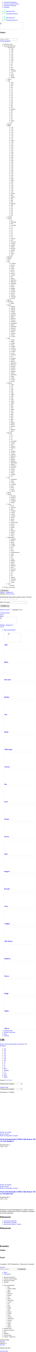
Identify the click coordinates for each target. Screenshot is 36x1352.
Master (13, 457)
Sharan (13, 570)
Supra (12, 532)
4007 (12, 401)
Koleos (13, 452)
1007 (12, 384)
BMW (9, 125)
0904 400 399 (4, 36)
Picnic (13, 524)
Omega (13, 366)
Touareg (13, 579)
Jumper (13, 243)
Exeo (12, 486)
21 (12, 438)
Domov (2, 1044)
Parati (12, 562)
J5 (11, 428)
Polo (12, 567)
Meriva (13, 361)
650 (12, 182)
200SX (13, 306)
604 (12, 414)
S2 (12, 112)
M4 (12, 200)
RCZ (12, 431)
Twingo (13, 474)
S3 (12, 114)
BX (12, 223)
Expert (13, 426)
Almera (13, 310)
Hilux (12, 521)
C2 (12, 228)
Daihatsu (9, 257)
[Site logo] (11, 29)
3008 (12, 394)
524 (12, 167)
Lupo (12, 559)
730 (12, 185)
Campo (13, 348)
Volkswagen (10, 537)
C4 (12, 232)
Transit (13, 298)
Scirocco (13, 569)
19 (12, 436)
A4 (12, 94)
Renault (9, 433)
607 (12, 418)
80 (12, 86)
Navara (13, 320)
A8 (12, 100)
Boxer (13, 424)
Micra (12, 316)
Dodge (9, 258)
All (12, 102)
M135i (13, 193)
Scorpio (13, 291)
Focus (12, 271)
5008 (12, 409)
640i (12, 180)
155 (12, 54)
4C (12, 64)
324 (12, 149)
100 (12, 82)
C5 (12, 233)
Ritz (12, 529)
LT (12, 557)
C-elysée (13, 225)
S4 (12, 115)
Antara (13, 343)
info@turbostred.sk (5, 1261)
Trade (12, 335)
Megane (13, 461)
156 (12, 56)
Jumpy (13, 245)
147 (12, 52)
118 (12, 130)
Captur (13, 443)
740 (12, 187)
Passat (13, 564)
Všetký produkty (11, 1288)
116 (12, 129)
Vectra (13, 378)
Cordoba (13, 484)
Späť (8, 1287)
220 (12, 142)
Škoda (9, 492)
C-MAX (13, 263)
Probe (12, 286)
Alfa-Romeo (10, 47)
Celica (13, 514)
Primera (13, 328)
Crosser (13, 238)
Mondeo (13, 281)
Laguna (13, 454)
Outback (13, 501)
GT (12, 72)
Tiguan (13, 577)
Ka (12, 276)
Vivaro (13, 379)
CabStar (13, 313)
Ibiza (12, 487)
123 (12, 134)
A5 (12, 95)
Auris (12, 506)
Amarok (13, 539)
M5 (12, 202)
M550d (13, 203)
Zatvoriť (2, 1267)
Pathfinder (14, 323)
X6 (12, 213)
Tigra (12, 376)
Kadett (13, 359)
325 (12, 150)
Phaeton (13, 565)
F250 (12, 267)
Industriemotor (15, 552)
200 (12, 84)
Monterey (14, 363)
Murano (13, 318)
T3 (12, 572)
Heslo (4, 602)
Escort (13, 265)
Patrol (12, 325)
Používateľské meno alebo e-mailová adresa (15, 597)
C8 (12, 237)
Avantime (14, 441)
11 (11, 434)
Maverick (14, 280)
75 (12, 66)
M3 (12, 198)
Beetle (13, 540)
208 (12, 393)
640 (12, 179)
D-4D (12, 517)
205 (12, 388)
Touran (13, 580)
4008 (12, 403)
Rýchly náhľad (4, 1134)
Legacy (13, 499)
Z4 (12, 215)
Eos (12, 547)
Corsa (12, 353)
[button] (5, 1132)
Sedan (13, 502)
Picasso (13, 248)
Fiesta (12, 270)
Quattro (13, 109)
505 (12, 411)
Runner (13, 531)
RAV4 (13, 527)
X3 (12, 208)
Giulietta (13, 71)
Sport (12, 120)
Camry (13, 512)
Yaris (12, 535)
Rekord (13, 368)
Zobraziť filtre (4, 1087)
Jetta (12, 554)
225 (12, 144)
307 (12, 398)
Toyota (9, 504)
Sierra (12, 293)
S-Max (13, 290)
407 (12, 408)
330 (12, 154)
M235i (13, 197)
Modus (13, 464)
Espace (13, 446)
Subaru (9, 494)
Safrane (13, 467)
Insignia (13, 358)
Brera (12, 69)
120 (12, 132)
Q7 (12, 107)
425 (12, 159)
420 (12, 157)
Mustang (13, 283)
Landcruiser (14, 522)
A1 (12, 89)
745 (12, 188)
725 (12, 183)
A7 (12, 99)
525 (12, 169)
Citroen (9, 218)
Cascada (13, 350)
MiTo (12, 76)
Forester (13, 496)
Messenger (14, 462)
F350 (12, 268)
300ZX (13, 308)
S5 (12, 117)
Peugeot (9, 383)
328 (12, 152)
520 (12, 165)
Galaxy (13, 275)
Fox (12, 549)
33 (12, 62)
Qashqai (13, 330)
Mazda (9, 300)
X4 (12, 210)
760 (12, 192)
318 (12, 145)
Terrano (13, 333)
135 (12, 137)
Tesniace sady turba (9, 587)
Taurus (13, 295)
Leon (12, 489)
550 (12, 175)
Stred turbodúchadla (9, 46)
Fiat (8, 260)
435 (12, 162)
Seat (8, 477)
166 (12, 61)
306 (12, 396)
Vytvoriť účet (10, 594)
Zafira (12, 381)
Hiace (12, 519)
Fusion (13, 273)
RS (12, 110)
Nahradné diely (8, 44)
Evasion (13, 242)
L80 (12, 555)
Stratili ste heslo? (5, 609)
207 (12, 391)
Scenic (13, 469)
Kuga (12, 278)
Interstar (13, 315)
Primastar (13, 326)
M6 (12, 205)
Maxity (13, 459)
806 (12, 419)
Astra (12, 345)
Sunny (13, 331)
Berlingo (13, 222)
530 (12, 172)
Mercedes (10, 301)
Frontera (13, 355)
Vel (12, 476)
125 (12, 135)
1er (12, 139)
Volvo (9, 584)
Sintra (12, 373)
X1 (12, 207)
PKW (12, 303)
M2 (12, 195)
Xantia (13, 250)
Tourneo (13, 296)
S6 (12, 119)
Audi (8, 81)
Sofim (12, 471)
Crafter (13, 545)
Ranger (13, 288)
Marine (13, 560)
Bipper (13, 423)
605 (12, 416)
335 (12, 155)
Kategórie (3, 1045)
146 (12, 51)
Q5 (12, 105)
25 (12, 220)
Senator (13, 369)
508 (12, 413)
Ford (8, 262)
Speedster (14, 374)
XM (12, 252)
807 (12, 421)
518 (12, 164)
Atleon (13, 311)
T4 (12, 574)
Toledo (13, 491)
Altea (12, 481)
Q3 (12, 104)
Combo (13, 351)
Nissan (9, 305)
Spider (13, 77)
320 (12, 147)
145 (12, 49)
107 (12, 386)
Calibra (13, 346)
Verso (12, 534)
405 (12, 404)
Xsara (12, 253)
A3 (12, 92)
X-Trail (13, 336)
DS (12, 240)
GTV (12, 74)
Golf (12, 550)
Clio (12, 444)
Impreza (13, 497)
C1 (12, 227)
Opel (8, 338)
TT (12, 122)
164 (12, 59)
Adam (13, 340)
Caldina (13, 511)
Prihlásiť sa (5, 606)
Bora (12, 542)
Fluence (13, 447)
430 (12, 160)
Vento (12, 582)
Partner (13, 429)
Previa (13, 526)
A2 (12, 91)
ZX (12, 255)
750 (12, 190)
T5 (12, 575)
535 (12, 174)
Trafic (12, 472)
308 (12, 399)
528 (12, 170)
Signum (13, 371)
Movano (13, 364)
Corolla (13, 516)
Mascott (13, 456)
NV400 (13, 321)
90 (12, 67)
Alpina (9, 79)
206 (12, 389)
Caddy (13, 544)
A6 (12, 97)
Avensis (13, 507)
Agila (12, 341)
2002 (12, 140)
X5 (12, 212)
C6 (12, 235)
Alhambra (14, 479)
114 (12, 127)
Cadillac (9, 217)
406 (12, 406)
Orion (12, 285)
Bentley (9, 124)
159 (12, 57)
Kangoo (13, 451)
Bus (12, 509)
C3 (12, 230)
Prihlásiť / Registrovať (9, 1337)
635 (12, 177)
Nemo (13, 247)
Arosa (12, 482)
